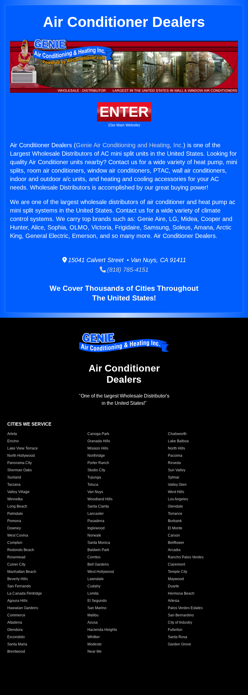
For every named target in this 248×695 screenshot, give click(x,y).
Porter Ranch (98, 463)
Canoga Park (98, 434)
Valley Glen (177, 484)
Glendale (175, 506)
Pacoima (175, 455)
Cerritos (93, 557)
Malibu (93, 615)
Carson (174, 535)
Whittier (93, 637)
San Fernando (19, 586)
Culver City (16, 564)
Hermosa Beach (181, 593)
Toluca (92, 484)
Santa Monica (98, 543)
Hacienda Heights (102, 630)
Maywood (176, 579)
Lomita (93, 593)
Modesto (94, 644)
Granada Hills (98, 441)
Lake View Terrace (22, 448)
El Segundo (97, 601)
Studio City (96, 470)
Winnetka (15, 499)
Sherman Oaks (19, 470)
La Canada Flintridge (24, 593)
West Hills (176, 492)
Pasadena (95, 521)
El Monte (175, 528)
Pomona (14, 521)
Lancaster (95, 514)
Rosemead (16, 557)
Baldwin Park (98, 550)
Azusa (92, 622)
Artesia (173, 601)
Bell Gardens (98, 564)
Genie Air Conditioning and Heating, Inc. (129, 145)
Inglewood (96, 528)
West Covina (17, 535)
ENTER (124, 112)
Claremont (176, 564)
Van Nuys (95, 492)
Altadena (14, 622)
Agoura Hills (17, 601)
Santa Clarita (98, 506)
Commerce (16, 615)
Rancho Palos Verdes (186, 557)
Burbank (175, 521)
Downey (14, 528)
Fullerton (175, 630)
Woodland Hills (100, 499)
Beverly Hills (17, 579)
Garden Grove (179, 644)
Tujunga (94, 477)
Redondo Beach (20, 550)
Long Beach (17, 506)
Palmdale (15, 514)
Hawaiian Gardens (22, 608)
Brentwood (16, 651)
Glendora (15, 630)
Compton (14, 543)
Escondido (16, 637)
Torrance (175, 514)
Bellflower (176, 543)
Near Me (94, 651)
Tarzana (14, 484)
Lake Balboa (178, 441)
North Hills (176, 448)
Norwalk (94, 535)
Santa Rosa (177, 637)
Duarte (173, 586)
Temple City (177, 572)
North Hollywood (21, 455)
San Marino (96, 608)
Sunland (14, 477)
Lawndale (95, 579)
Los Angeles (178, 499)
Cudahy (93, 586)
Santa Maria (17, 644)
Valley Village (18, 492)
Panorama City (19, 463)
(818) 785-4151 (127, 269)
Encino (13, 441)
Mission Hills (97, 448)
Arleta (12, 434)
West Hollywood (100, 572)
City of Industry (180, 622)
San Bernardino (181, 615)
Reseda (174, 463)
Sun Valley (176, 470)
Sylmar (173, 477)
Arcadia (174, 550)
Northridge (96, 455)
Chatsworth (177, 434)
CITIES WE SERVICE (29, 424)
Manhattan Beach (21, 572)
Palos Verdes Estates (185, 608)
